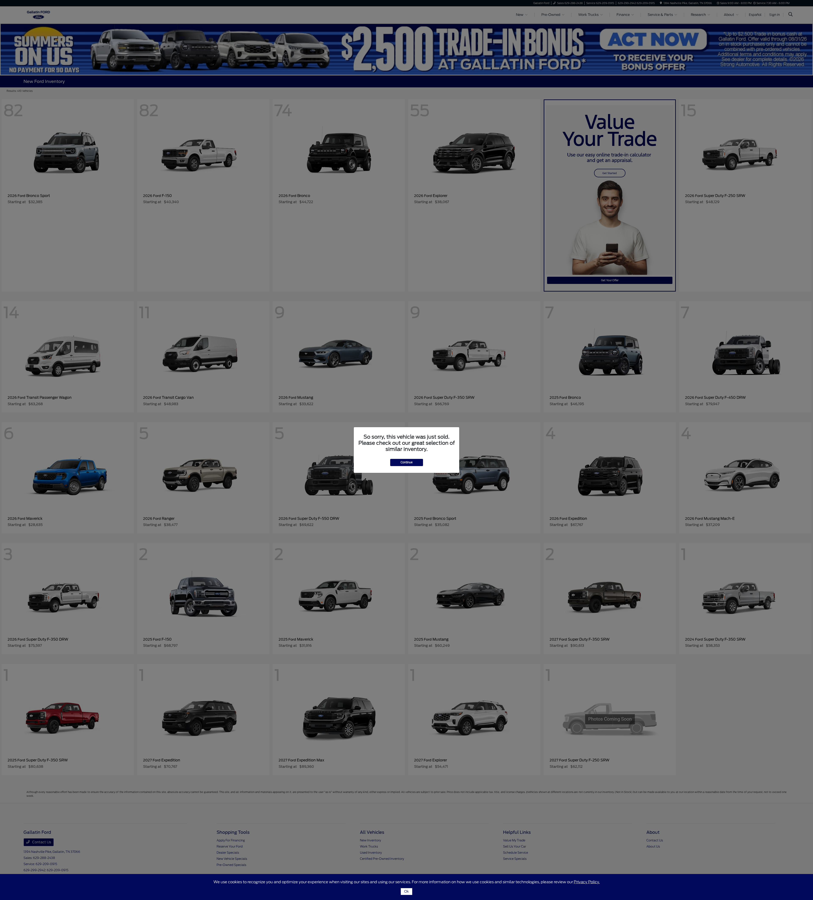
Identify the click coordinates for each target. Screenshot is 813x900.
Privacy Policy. (587, 882)
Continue (407, 462)
